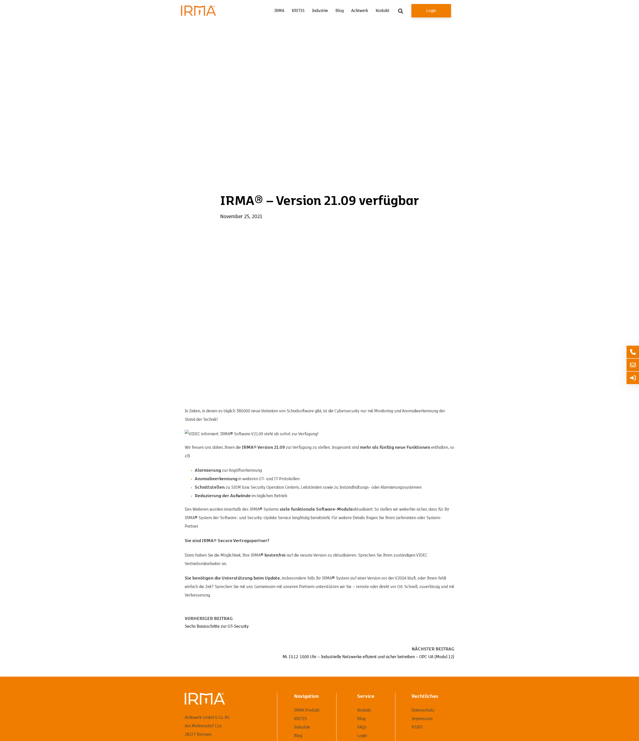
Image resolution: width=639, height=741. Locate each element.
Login (431, 11)
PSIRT (417, 727)
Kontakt (382, 11)
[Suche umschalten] (400, 11)
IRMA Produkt (307, 710)
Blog (339, 11)
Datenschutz (423, 710)
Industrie (320, 11)
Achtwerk (359, 11)
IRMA (279, 11)
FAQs (361, 727)
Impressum (422, 719)
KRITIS (298, 11)
